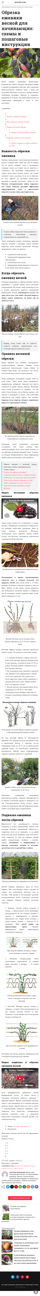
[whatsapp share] (20, 1186)
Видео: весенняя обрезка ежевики (22, 132)
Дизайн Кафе (20, 2)
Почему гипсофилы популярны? (15, 472)
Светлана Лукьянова (20, 1126)
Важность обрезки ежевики (15, 116)
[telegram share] (32, 1186)
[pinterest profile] (22, 1277)
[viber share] (36, 1186)
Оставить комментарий (20, 1198)
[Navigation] (2, 2)
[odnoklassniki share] (28, 1186)
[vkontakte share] (24, 1186)
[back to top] (35, 1292)
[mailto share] (12, 1186)
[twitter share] (8, 1186)
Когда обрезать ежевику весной (17, 122)
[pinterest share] (16, 1186)
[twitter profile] (13, 1277)
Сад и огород (28, 7)
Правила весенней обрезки (15, 127)
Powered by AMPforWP (20, 1287)
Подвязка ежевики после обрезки (18, 138)
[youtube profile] (27, 1277)
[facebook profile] (17, 1277)
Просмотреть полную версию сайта (27, 1284)
